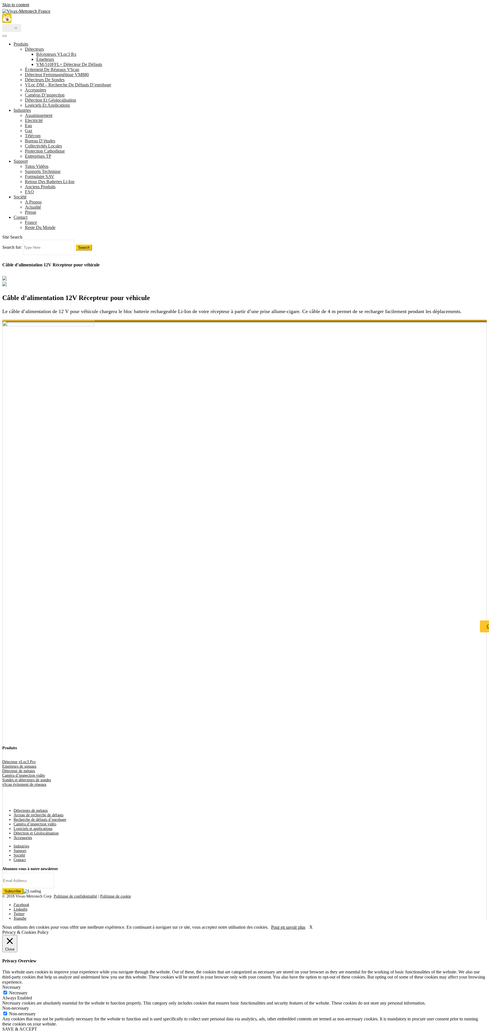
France (31, 222)
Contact (20, 217)
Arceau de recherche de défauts (38, 815)
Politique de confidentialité (75, 896)
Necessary (18, 992)
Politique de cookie (115, 896)
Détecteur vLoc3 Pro (19, 762)
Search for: (12, 247)
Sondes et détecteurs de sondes (26, 780)
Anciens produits (40, 186)
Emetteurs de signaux (19, 766)
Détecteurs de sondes (45, 79)
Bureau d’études (40, 140)
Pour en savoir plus (288, 927)
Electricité (34, 120)
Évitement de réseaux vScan (52, 69)
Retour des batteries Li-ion (49, 181)
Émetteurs (45, 59)
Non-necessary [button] (15, 1008)
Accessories (23, 838)
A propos (33, 202)
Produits (21, 44)
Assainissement (38, 115)
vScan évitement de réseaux (24, 784)
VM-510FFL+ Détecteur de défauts (69, 64)
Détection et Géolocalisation (50, 100)
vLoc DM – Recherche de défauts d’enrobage (68, 84)
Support (21, 161)
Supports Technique (43, 171)
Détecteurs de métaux (31, 810)
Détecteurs (34, 49)
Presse (30, 212)
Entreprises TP (38, 156)
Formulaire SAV (39, 176)
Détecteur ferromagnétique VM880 (57, 74)
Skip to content (15, 4)
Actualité (33, 207)
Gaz (28, 130)
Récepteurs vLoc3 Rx (56, 54)
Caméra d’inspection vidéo (23, 775)
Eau (28, 125)
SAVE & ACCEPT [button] (19, 1029)
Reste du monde (40, 227)
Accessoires (35, 89)
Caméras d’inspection (45, 95)
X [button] (311, 927)
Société (20, 196)
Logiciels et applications (47, 105)
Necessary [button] (11, 987)
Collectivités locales (43, 146)
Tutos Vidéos (36, 166)
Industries (22, 110)
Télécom (32, 135)
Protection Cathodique (45, 151)
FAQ (29, 191)
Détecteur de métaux (18, 771)
